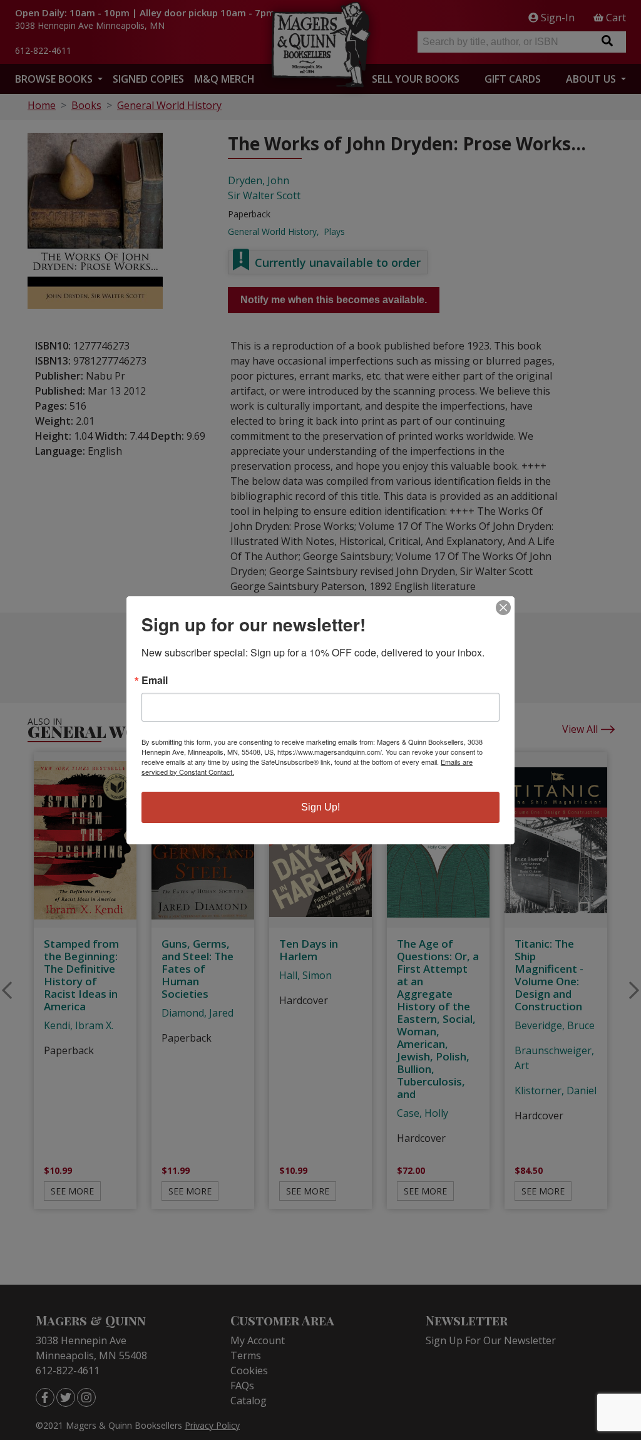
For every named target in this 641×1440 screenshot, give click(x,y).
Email (154, 680)
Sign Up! (320, 807)
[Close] (503, 607)
